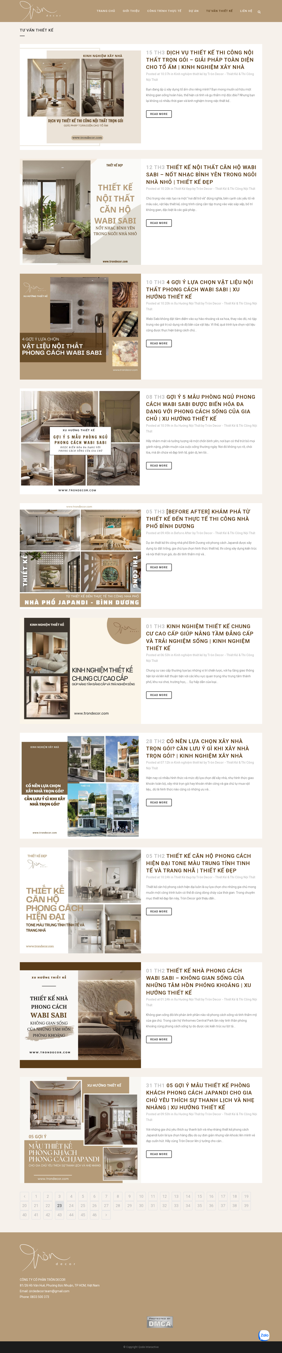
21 (36, 1205)
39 (246, 1205)
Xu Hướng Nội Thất (187, 303)
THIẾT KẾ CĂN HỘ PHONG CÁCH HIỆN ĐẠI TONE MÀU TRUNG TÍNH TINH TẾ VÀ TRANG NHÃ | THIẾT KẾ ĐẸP (198, 863)
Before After (183, 533)
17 (223, 1196)
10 (141, 1196)
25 (83, 1205)
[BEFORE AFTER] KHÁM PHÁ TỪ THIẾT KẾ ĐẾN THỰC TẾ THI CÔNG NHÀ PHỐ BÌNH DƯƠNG (198, 519)
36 (211, 1205)
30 (141, 1205)
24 (71, 1205)
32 (164, 1205)
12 (164, 1196)
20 (24, 1205)
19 (246, 1196)
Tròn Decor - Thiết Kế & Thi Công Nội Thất (225, 188)
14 (188, 1196)
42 (48, 1215)
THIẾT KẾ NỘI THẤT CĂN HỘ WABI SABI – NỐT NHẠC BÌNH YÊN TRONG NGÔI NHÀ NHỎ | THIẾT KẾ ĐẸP (201, 174)
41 (36, 1215)
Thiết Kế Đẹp (183, 188)
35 (199, 1205)
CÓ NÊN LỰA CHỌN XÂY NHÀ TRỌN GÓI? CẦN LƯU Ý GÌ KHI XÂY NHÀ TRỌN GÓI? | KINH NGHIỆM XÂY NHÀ (197, 748)
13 (176, 1196)
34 (188, 1205)
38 (234, 1205)
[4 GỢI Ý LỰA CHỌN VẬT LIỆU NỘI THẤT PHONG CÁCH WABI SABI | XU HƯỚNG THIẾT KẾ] (80, 327)
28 (118, 1205)
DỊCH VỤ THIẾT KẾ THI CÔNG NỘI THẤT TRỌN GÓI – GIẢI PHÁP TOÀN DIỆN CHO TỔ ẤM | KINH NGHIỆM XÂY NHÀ (200, 60)
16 (211, 1196)
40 (24, 1215)
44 (71, 1215)
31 (153, 1205)
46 (94, 1215)
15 (199, 1196)
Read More (159, 114)
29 (129, 1205)
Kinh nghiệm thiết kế (188, 74)
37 (223, 1205)
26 (94, 1205)
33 (176, 1205)
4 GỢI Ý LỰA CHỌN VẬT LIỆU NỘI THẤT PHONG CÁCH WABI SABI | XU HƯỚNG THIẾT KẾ (199, 289)
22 (48, 1205)
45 (83, 1215)
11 (153, 1196)
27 (106, 1205)
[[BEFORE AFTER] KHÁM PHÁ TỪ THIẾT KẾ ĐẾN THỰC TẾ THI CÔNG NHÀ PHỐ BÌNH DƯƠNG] (80, 556)
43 (59, 1215)
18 (234, 1196)
